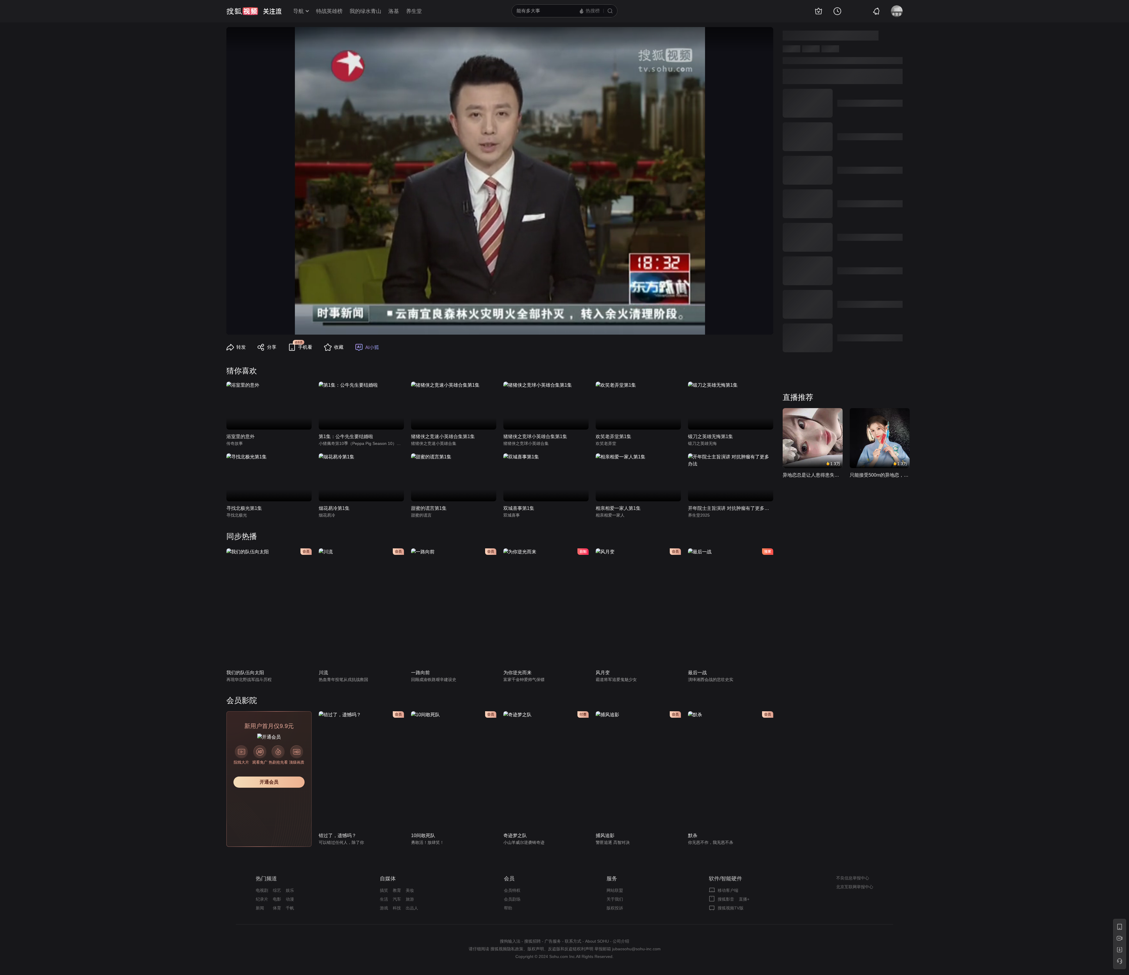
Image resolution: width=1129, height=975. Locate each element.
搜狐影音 (726, 899)
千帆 (290, 908)
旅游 (410, 899)
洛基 (393, 11)
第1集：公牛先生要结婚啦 (346, 436)
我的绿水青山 (365, 11)
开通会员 (269, 781)
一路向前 (420, 672)
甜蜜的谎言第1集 (429, 508)
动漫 (290, 899)
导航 (298, 11)
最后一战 (697, 672)
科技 (397, 908)
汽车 (397, 899)
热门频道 (266, 878)
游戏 (384, 908)
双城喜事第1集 (518, 508)
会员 (509, 878)
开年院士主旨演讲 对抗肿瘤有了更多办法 (730, 508)
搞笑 (384, 890)
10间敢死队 (423, 835)
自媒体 (388, 878)
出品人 (412, 908)
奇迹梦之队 (515, 835)
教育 (397, 890)
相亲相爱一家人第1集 (618, 508)
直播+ (744, 899)
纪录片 (262, 899)
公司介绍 (621, 941)
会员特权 (512, 890)
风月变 (603, 672)
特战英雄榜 (329, 11)
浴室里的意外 (240, 436)
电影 (277, 899)
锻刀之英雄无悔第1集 (710, 436)
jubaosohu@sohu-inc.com (636, 948)
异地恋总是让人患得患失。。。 (813, 475)
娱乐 (290, 890)
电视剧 (262, 890)
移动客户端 (728, 890)
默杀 (692, 835)
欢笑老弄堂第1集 (613, 436)
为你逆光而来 (517, 672)
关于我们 (615, 899)
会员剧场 (512, 899)
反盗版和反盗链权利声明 (570, 948)
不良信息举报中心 (852, 878)
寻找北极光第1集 (244, 508)
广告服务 (553, 941)
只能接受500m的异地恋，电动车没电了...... (880, 475)
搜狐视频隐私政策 (506, 948)
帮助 (508, 908)
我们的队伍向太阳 (245, 672)
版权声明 (535, 948)
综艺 (277, 890)
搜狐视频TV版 (731, 908)
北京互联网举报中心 (854, 886)
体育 (277, 908)
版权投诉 (615, 908)
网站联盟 (615, 890)
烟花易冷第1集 (334, 508)
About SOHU (597, 941)
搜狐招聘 (532, 941)
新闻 (260, 908)
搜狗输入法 (510, 941)
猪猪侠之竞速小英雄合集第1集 (443, 436)
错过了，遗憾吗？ (337, 835)
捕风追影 (605, 835)
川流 (323, 672)
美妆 (410, 890)
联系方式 (573, 941)
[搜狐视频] (242, 11)
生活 (384, 899)
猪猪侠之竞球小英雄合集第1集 (535, 436)
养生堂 (414, 11)
